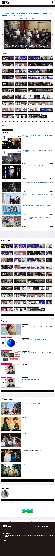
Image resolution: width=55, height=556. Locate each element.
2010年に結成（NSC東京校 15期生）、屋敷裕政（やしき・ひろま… (31, 418)
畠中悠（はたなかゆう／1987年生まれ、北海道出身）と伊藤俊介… (31, 465)
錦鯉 (22, 449)
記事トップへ (27, 18)
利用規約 (50, 544)
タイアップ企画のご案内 (19, 544)
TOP (3, 521)
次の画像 (33, 18)
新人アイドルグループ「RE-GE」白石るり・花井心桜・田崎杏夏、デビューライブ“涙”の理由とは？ (37, 205)
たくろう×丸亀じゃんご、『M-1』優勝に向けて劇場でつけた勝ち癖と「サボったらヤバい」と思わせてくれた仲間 (37, 195)
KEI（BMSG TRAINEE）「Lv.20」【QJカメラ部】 (30, 379)
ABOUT (4, 544)
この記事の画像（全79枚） (6, 53)
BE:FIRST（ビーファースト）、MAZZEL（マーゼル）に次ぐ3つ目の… (32, 434)
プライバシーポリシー (37, 544)
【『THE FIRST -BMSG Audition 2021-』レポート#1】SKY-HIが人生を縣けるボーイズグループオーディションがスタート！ (37, 151)
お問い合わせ (10, 544)
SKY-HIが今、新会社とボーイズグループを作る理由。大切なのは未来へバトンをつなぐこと (36, 165)
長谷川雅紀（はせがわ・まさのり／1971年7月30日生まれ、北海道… (32, 450)
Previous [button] (1, 494)
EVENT (5, 540)
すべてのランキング (27, 390)
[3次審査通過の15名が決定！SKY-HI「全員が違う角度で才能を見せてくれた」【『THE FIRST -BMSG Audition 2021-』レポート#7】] (5, 58)
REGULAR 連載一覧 (8, 521)
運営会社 (45, 544)
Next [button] (52, 494)
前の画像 (21, 18)
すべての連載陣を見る (27, 499)
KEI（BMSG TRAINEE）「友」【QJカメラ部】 (30, 365)
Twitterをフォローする (28, 509)
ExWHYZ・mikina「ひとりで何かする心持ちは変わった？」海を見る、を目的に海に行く (37, 352)
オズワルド (23, 464)
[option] (27, 494)
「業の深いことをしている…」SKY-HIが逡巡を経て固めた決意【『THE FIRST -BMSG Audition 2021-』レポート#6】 (37, 136)
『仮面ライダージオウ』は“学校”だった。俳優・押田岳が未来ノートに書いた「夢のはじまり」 (38, 326)
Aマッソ (23, 402)
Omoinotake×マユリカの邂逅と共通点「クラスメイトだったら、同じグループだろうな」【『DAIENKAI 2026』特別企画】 (36, 218)
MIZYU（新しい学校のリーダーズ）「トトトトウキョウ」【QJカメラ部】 (34, 339)
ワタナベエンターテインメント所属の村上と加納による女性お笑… (31, 403)
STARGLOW (24, 433)
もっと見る (27, 480)
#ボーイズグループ (5, 125)
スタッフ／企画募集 (28, 544)
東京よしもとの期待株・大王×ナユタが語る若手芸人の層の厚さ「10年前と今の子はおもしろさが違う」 (37, 183)
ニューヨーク (24, 417)
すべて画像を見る (27, 314)
